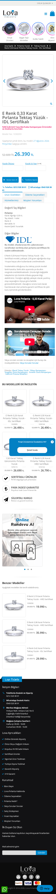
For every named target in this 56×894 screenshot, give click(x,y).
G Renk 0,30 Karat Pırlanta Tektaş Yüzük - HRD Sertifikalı (41, 418)
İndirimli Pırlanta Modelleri (16, 374)
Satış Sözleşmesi (11, 811)
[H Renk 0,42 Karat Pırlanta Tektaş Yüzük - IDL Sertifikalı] (14, 657)
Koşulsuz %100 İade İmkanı (17, 749)
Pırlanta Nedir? (10, 801)
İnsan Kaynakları (11, 816)
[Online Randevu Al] (22, 514)
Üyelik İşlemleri (44, 3)
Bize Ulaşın (9, 786)
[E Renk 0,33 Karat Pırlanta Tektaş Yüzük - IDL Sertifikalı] (51, 104)
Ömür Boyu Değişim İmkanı (17, 744)
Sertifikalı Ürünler (12, 754)
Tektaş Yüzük (40, 45)
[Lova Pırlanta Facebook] (31, 877)
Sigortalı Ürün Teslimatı (15, 759)
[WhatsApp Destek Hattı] (4, 889)
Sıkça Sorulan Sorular (29, 363)
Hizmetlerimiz (12, 200)
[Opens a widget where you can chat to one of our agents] (45, 888)
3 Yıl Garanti (10, 774)
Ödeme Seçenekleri (35, 194)
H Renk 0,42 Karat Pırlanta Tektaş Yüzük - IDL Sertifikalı (39, 650)
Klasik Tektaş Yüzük (20, 370)
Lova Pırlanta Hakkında (14, 791)
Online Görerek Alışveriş (15, 739)
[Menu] (46, 14)
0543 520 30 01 (12, 703)
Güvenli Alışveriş (12, 769)
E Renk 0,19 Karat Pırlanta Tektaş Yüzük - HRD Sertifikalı (40, 598)
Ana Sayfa (8, 45)
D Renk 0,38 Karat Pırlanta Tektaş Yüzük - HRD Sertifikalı (40, 624)
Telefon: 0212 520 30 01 (15, 187)
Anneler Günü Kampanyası (40, 372)
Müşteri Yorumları (32, 200)
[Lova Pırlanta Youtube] (18, 877)
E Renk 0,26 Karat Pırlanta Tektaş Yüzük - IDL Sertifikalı (14, 418)
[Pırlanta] (10, 14)
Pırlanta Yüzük (23, 45)
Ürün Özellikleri (12, 194)
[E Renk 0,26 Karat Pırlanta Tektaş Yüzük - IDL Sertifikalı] (14, 401)
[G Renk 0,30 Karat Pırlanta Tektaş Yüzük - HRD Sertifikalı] (41, 401)
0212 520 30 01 (12, 696)
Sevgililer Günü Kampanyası (16, 372)
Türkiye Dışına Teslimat (15, 764)
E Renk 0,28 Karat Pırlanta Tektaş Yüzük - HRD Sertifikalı (41, 461)
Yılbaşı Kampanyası (38, 370)
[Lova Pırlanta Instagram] (25, 877)
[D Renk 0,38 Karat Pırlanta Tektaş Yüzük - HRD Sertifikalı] (14, 631)
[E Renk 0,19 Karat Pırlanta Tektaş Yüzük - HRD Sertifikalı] (14, 605)
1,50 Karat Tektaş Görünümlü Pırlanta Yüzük (14, 461)
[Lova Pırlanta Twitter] (37, 877)
